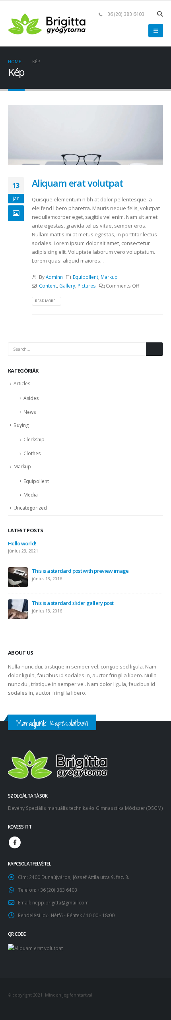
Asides (31, 398)
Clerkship (34, 439)
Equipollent (85, 277)
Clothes (32, 453)
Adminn (54, 277)
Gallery (67, 285)
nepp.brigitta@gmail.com (60, 902)
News (29, 412)
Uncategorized (30, 507)
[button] (159, 14)
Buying (21, 425)
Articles (22, 383)
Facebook (15, 842)
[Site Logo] (47, 24)
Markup (109, 277)
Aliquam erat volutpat (77, 183)
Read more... (46, 300)
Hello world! (22, 543)
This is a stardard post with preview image (80, 570)
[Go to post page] (18, 576)
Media (30, 494)
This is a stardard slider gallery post (72, 603)
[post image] (85, 135)
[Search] (154, 349)
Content (48, 285)
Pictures (87, 285)
